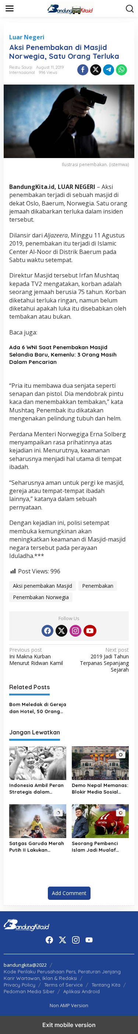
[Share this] (82, 69)
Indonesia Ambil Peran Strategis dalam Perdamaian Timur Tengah (36, 788)
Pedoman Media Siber (29, 991)
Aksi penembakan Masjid (42, 585)
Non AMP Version (69, 1005)
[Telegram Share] (108, 69)
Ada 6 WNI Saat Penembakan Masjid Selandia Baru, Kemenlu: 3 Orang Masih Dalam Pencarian (63, 354)
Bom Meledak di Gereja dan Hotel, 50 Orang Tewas (37, 707)
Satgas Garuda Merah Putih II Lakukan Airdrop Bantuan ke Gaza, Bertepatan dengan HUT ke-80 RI (36, 846)
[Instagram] (75, 631)
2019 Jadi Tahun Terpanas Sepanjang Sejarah (104, 660)
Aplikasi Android (81, 991)
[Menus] (9, 8)
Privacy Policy (19, 985)
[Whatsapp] (121, 69)
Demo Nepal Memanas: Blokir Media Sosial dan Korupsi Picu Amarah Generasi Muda (100, 788)
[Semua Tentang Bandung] (71, 7)
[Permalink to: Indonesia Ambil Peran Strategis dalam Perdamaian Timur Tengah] (37, 762)
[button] (129, 8)
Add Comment (69, 893)
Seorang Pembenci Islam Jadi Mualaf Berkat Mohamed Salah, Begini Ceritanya (95, 846)
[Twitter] (61, 631)
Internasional (22, 72)
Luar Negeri (27, 37)
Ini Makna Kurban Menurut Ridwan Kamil (36, 656)
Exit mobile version (69, 1024)
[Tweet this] (95, 69)
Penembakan (97, 585)
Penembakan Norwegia (41, 597)
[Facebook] (47, 631)
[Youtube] (90, 631)
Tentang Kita (106, 985)
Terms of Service (63, 985)
